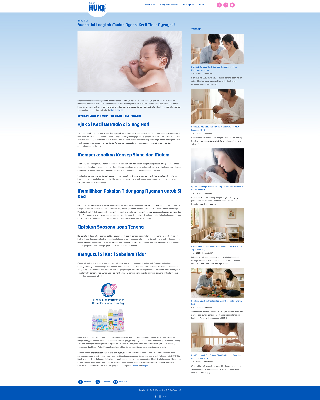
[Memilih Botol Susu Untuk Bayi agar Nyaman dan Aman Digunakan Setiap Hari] (217, 49)
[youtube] (232, 5)
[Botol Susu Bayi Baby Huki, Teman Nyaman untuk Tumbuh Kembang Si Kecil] (217, 106)
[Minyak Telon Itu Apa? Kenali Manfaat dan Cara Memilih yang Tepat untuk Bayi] (217, 225)
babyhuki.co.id (117, 110)
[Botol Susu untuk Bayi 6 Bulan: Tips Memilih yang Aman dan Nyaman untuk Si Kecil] (217, 337)
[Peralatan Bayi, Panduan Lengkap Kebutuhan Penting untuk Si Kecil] (217, 283)
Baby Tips (83, 21)
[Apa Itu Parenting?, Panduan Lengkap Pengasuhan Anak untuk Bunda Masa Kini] (217, 165)
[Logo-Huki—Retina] (97, 2)
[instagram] (225, 5)
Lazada (135, 366)
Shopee (145, 366)
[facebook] (219, 5)
